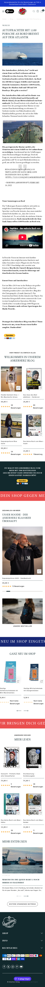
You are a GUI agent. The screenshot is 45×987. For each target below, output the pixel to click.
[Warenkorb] (42, 11)
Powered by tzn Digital (30, 982)
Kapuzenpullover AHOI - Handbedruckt (16, 578)
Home (4, 19)
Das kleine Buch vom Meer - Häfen (11, 821)
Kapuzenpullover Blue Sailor (9, 442)
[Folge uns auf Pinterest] (17, 966)
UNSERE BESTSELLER (22, 626)
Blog (11, 19)
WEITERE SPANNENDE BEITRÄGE (22, 904)
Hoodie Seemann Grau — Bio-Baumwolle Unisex (10, 396)
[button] (19, 710)
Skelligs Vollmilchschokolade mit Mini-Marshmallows (9, 690)
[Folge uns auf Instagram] (12, 966)
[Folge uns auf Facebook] (4, 966)
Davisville (30, 98)
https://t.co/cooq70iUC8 (18, 177)
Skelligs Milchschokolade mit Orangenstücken (33, 689)
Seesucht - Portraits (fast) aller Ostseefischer (10, 775)
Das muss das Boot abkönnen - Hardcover (31, 396)
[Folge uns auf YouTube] (21, 966)
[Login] (38, 11)
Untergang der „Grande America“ (18, 293)
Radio (11, 11)
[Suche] (34, 11)
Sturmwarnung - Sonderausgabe (29, 775)
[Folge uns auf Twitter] (8, 966)
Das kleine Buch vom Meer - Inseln (33, 442)
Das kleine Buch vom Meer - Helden (33, 821)
